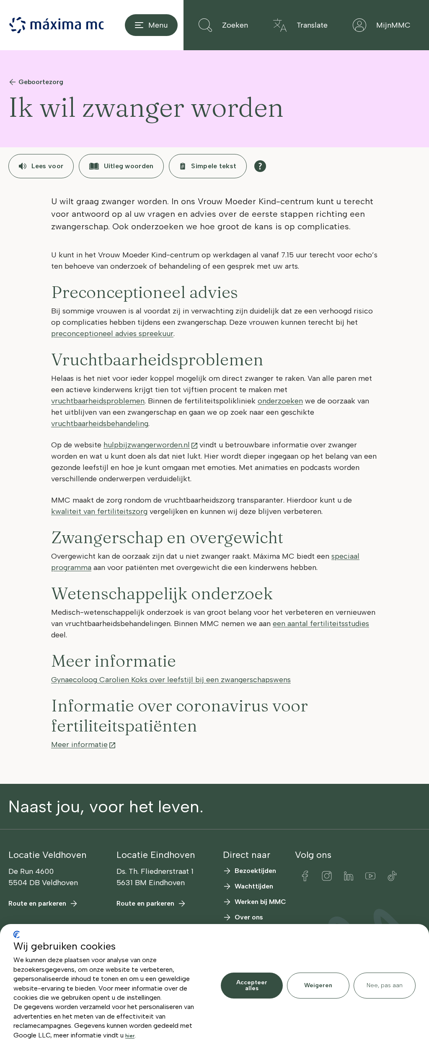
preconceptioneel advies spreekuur (112, 333)
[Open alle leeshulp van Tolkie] (260, 166)
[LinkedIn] (349, 876)
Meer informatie (79, 744)
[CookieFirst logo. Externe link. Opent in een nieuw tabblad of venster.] (16, 934)
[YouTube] (370, 876)
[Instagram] (327, 876)
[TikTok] (392, 876)
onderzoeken (280, 401)
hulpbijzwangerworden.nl (146, 444)
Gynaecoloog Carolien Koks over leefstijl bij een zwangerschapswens (171, 679)
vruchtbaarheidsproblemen (98, 401)
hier (129, 1036)
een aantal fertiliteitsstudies (321, 623)
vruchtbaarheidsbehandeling (99, 423)
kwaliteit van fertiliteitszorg (99, 511)
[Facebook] (305, 876)
